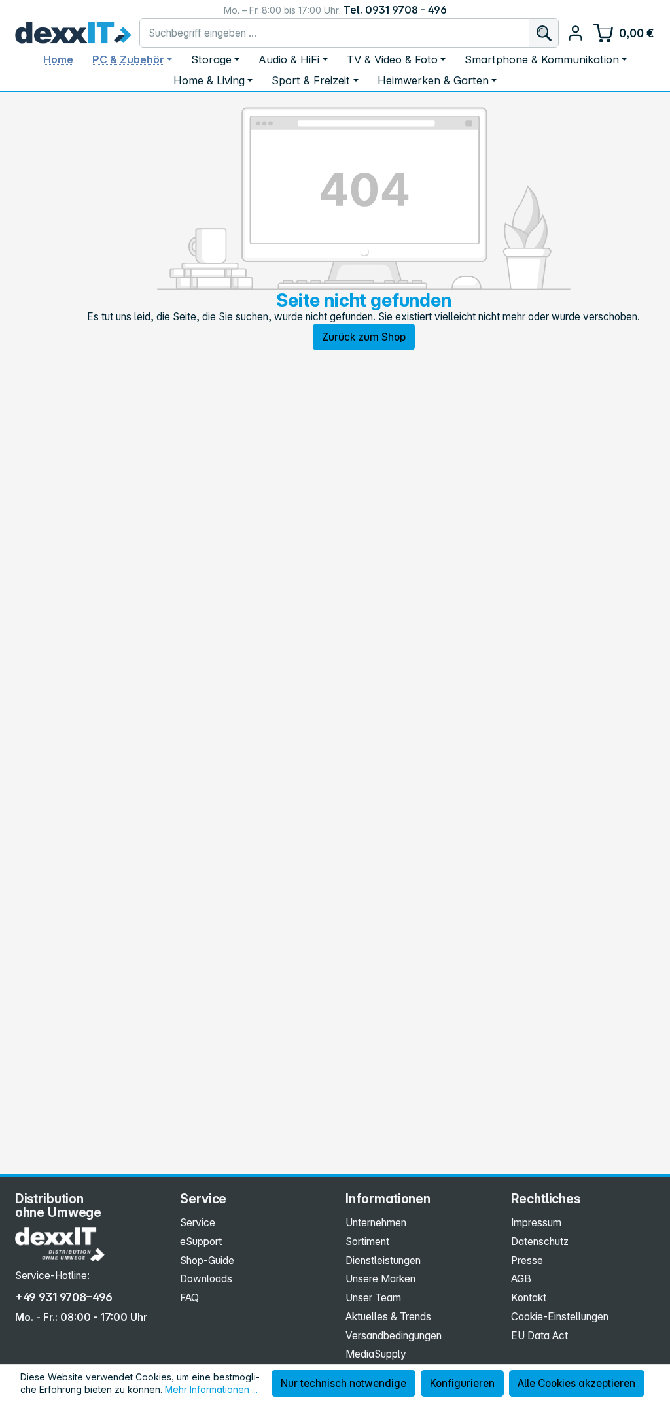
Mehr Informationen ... (211, 1389)
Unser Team (373, 1298)
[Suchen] (543, 33)
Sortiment (367, 1241)
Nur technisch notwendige (343, 1383)
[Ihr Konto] (575, 33)
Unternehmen (375, 1222)
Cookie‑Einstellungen (559, 1316)
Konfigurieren (462, 1383)
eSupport (201, 1241)
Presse (527, 1260)
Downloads (206, 1279)
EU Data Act (539, 1335)
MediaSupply (375, 1354)
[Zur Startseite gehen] (73, 33)
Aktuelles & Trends (388, 1316)
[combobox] (334, 33)
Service (197, 1222)
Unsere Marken (380, 1279)
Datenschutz (540, 1241)
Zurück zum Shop (364, 337)
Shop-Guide (207, 1260)
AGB (521, 1279)
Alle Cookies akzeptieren (576, 1383)
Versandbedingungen (393, 1335)
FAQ (189, 1298)
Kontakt (528, 1298)
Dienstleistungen (383, 1260)
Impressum (536, 1222)
